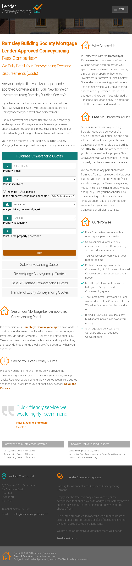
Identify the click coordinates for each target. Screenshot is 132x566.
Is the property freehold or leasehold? (38, 196)
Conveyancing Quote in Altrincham (19, 457)
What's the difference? (63, 196)
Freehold (12, 191)
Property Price (12, 170)
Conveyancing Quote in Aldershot (18, 454)
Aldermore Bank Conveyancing (83, 457)
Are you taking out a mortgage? (21, 209)
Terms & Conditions (24, 556)
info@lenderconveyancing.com (31, 514)
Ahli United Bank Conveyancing (83, 454)
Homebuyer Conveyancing (40, 327)
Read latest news (67, 538)
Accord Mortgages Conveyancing (84, 451)
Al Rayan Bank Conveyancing (113, 454)
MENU (122, 9)
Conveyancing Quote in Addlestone (19, 451)
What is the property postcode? (22, 236)
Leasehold (28, 191)
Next (39, 252)
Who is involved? (13, 184)
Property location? (15, 222)
